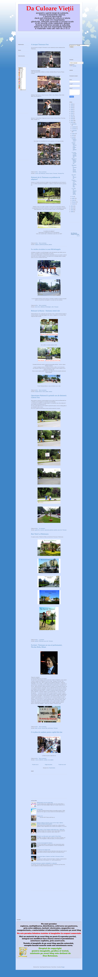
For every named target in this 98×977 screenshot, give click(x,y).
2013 (72, 122)
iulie (73, 135)
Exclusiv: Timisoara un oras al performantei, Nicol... (74, 183)
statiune (50, 391)
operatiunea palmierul (43, 244)
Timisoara (64, 530)
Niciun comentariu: (43, 171)
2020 (72, 109)
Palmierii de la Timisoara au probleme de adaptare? (74, 146)
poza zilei (60, 530)
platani (46, 391)
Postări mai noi (35, 764)
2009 (72, 211)
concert (36, 173)
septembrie (74, 130)
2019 (72, 111)
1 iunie (36, 759)
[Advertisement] (49, 787)
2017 (72, 115)
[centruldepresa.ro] (22, 60)
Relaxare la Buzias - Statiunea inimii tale (45, 311)
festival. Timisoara (53, 173)
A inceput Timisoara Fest (40, 44)
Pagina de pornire (48, 764)
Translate (74, 66)
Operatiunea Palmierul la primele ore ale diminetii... (74, 169)
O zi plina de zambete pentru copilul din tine (46, 732)
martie (73, 200)
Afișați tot (78, 235)
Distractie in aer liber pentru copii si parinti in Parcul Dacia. (49, 836)
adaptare (37, 244)
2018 (72, 113)
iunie (73, 137)
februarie (74, 202)
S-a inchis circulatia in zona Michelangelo (46, 249)
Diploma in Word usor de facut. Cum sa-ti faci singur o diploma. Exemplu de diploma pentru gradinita (50, 823)
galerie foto (37, 530)
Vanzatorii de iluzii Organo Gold (43, 849)
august (73, 133)
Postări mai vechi (62, 764)
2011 (72, 208)
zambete (45, 759)
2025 (72, 106)
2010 (72, 209)
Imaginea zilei (40, 816)
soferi (52, 306)
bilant (36, 728)
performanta (50, 728)
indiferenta (42, 306)
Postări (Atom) (52, 767)
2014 (72, 120)
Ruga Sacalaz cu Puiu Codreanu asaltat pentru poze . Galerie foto (50, 829)
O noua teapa (40, 809)
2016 (72, 116)
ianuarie (74, 203)
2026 (72, 104)
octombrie (74, 128)
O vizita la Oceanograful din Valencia (44, 843)
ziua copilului (50, 759)
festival (47, 173)
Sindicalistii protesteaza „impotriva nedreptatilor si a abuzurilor (44, 863)
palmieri (50, 244)
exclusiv (39, 728)
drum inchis (37, 306)
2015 (72, 118)
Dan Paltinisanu (42, 173)
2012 (72, 206)
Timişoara (56, 306)
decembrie (74, 124)
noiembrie (74, 126)
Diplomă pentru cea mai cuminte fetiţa (45, 802)
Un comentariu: (42, 528)
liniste (43, 391)
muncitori (42, 530)
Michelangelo (48, 306)
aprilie (73, 198)
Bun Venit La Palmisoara (39, 534)
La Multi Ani (40, 759)
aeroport (36, 391)
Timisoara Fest (61, 173)
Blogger (62, 967)
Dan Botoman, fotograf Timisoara (75, 234)
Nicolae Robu (44, 728)
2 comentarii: (42, 639)
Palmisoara (41, 641)
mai (73, 196)
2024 (72, 107)
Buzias (40, 391)
